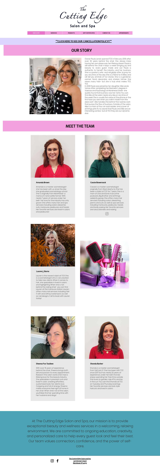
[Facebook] (57, 461)
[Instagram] (107, 214)
